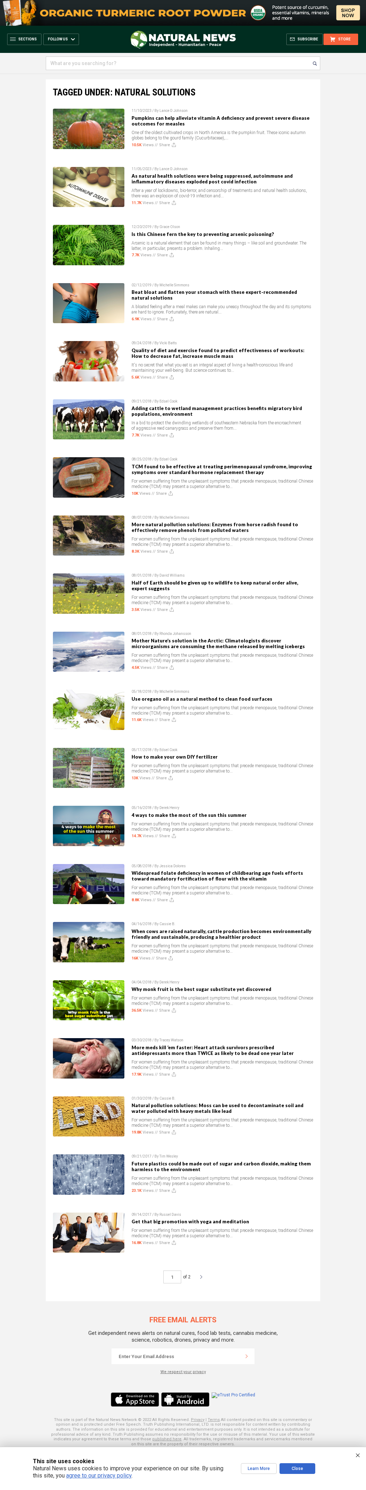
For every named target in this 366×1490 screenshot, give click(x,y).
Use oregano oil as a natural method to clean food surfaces (202, 699)
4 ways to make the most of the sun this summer (189, 815)
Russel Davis (170, 1215)
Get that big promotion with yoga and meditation (190, 1221)
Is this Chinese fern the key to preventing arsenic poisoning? (203, 234)
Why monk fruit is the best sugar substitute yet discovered (201, 989)
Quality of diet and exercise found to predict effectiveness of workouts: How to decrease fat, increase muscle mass (218, 353)
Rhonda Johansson (175, 634)
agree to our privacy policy (99, 1475)
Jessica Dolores (172, 866)
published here (167, 1439)
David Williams (172, 575)
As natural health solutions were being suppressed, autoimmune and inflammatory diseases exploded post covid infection (212, 178)
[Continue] (246, 1356)
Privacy (197, 1419)
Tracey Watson (171, 1040)
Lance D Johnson (173, 111)
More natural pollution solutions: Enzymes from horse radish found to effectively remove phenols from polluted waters (215, 527)
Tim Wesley (168, 1156)
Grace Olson (169, 227)
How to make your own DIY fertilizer (175, 757)
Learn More (259, 1468)
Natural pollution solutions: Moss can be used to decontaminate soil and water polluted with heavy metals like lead (217, 1108)
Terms (214, 1419)
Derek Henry (169, 808)
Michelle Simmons (174, 285)
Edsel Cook (168, 401)
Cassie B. (167, 924)
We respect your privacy (183, 1372)
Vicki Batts (168, 343)
